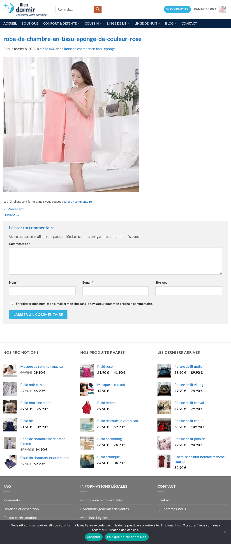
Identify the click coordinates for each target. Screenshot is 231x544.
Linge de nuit (145, 23)
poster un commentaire (77, 201)
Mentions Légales (94, 517)
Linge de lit (116, 23)
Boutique (30, 23)
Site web (161, 282)
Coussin (92, 23)
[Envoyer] (98, 9)
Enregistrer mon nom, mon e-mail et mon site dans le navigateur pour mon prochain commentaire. (84, 303)
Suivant (11, 215)
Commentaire (19, 244)
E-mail (87, 282)
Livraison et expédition (21, 509)
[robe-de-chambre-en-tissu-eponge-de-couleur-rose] (71, 124)
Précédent (13, 209)
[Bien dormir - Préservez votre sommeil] (26, 9)
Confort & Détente (60, 23)
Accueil (10, 23)
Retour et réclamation (20, 517)
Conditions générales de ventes (104, 509)
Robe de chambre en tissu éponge (90, 48)
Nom (13, 282)
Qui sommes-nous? (172, 509)
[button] (177, 9)
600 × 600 (47, 48)
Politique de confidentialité (101, 500)
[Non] (225, 533)
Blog (169, 23)
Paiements (11, 500)
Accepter (93, 537)
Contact (189, 23)
